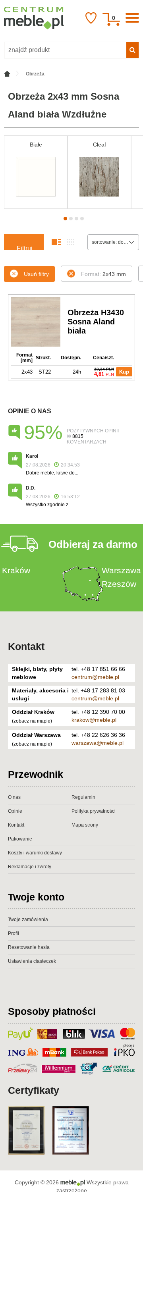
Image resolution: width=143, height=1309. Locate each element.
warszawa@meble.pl (98, 743)
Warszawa (121, 570)
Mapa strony (85, 825)
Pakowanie (20, 839)
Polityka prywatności (94, 811)
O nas (14, 797)
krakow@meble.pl (94, 720)
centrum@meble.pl (95, 677)
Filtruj (25, 247)
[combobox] (113, 242)
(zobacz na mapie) (32, 721)
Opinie (15, 811)
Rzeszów (119, 583)
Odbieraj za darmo (92, 544)
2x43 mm (103, 274)
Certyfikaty (33, 1090)
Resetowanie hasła (29, 947)
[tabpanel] (36, 172)
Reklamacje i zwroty (29, 866)
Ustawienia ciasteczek (32, 961)
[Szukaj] (132, 50)
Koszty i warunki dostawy (35, 853)
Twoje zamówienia (28, 919)
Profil (13, 933)
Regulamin (83, 797)
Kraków (16, 570)
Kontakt (26, 646)
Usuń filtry (36, 274)
